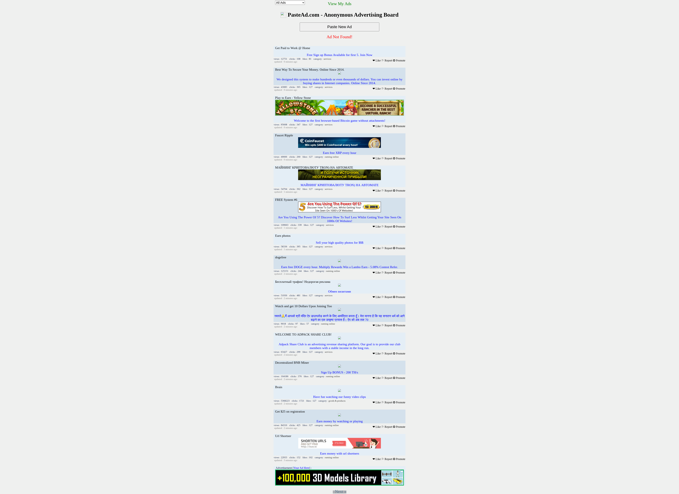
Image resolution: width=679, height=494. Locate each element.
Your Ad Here (301, 467)
